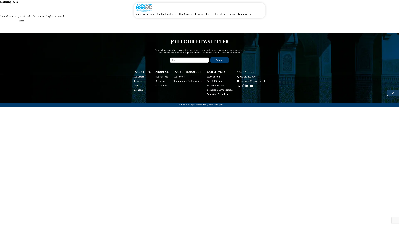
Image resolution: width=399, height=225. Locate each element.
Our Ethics (184, 14)
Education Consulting (218, 94)
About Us (147, 14)
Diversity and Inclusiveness (188, 81)
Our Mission (161, 76)
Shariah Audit (214, 76)
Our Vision (160, 81)
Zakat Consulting (216, 85)
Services (199, 14)
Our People (179, 76)
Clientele (218, 14)
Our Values (161, 85)
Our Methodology (166, 14)
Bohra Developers (216, 105)
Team (208, 14)
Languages (243, 14)
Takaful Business (216, 81)
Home (138, 14)
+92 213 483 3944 (247, 76)
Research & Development (220, 89)
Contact (232, 14)
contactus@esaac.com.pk (252, 81)
